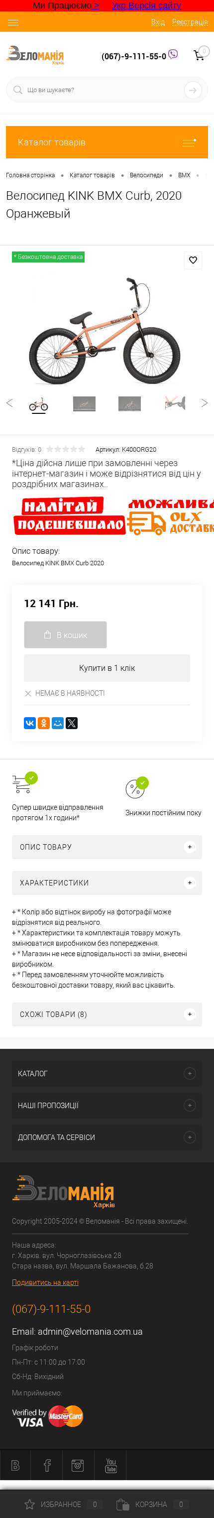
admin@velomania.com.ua (90, 1331)
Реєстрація (190, 22)
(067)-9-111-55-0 (135, 56)
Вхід (158, 22)
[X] (72, 723)
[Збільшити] (107, 329)
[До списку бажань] (193, 260)
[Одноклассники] (44, 723)
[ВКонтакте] (30, 723)
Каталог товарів (52, 142)
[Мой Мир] (58, 723)
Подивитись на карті (45, 1282)
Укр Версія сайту (146, 5)
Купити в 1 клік (107, 668)
